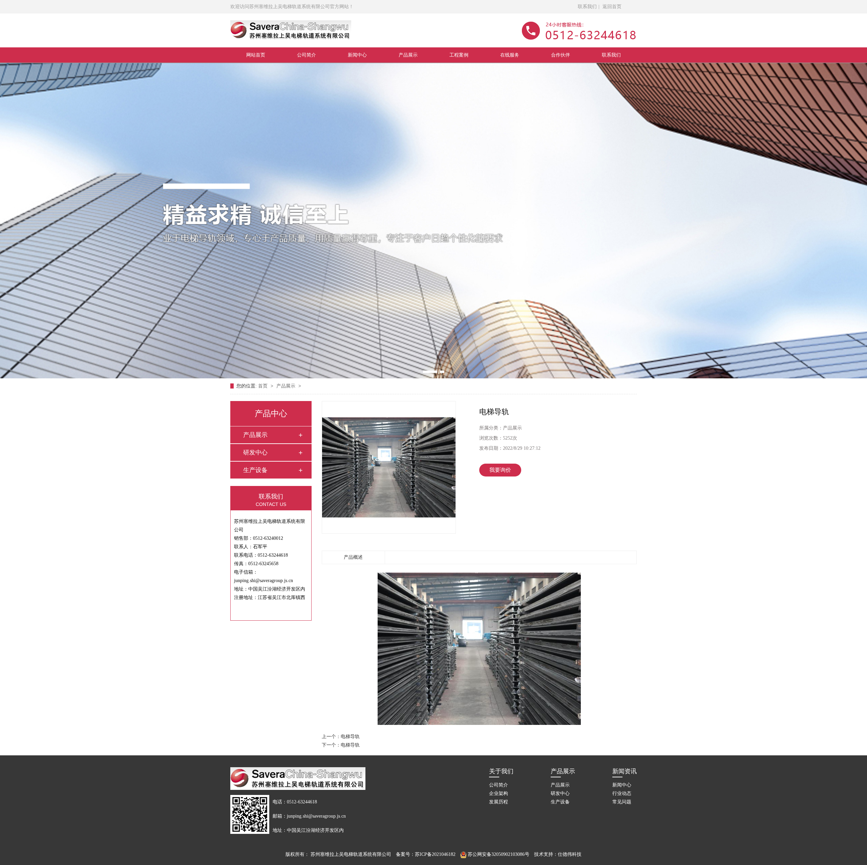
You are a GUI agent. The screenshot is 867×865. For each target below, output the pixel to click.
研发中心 (255, 452)
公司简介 (306, 55)
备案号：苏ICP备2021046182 (426, 854)
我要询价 (500, 470)
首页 (263, 386)
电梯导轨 (350, 736)
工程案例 (458, 55)
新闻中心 (357, 55)
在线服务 (509, 55)
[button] (425, 372)
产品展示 (408, 55)
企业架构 (498, 793)
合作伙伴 (560, 55)
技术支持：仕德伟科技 (557, 854)
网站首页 (255, 55)
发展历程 (498, 801)
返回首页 (611, 6)
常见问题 (621, 801)
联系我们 (587, 6)
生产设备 (255, 470)
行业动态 (621, 793)
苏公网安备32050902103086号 (497, 854)
